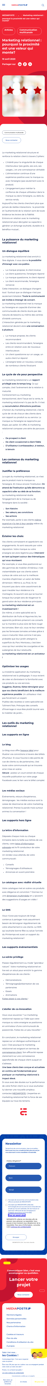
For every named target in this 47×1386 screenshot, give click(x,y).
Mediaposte (8, 15)
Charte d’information (16, 1326)
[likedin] (20, 64)
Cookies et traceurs (15, 1334)
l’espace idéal (26, 750)
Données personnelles (16, 1319)
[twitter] (30, 64)
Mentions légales (14, 1315)
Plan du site (12, 1338)
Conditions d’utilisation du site (20, 1342)
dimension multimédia (18, 896)
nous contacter (12, 140)
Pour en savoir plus (16, 1215)
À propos (11, 1346)
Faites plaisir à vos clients (15, 999)
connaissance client (12, 1052)
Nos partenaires (14, 1323)
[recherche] (43, 5)
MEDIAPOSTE (19, 1093)
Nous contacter (23, 1295)
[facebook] (25, 64)
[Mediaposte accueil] (20, 5)
